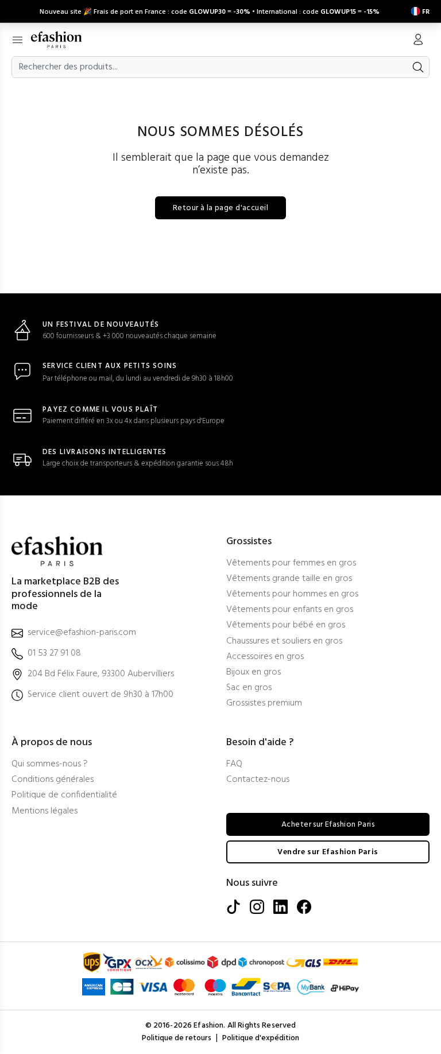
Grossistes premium (264, 703)
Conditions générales (52, 779)
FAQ (234, 764)
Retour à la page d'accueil (220, 208)
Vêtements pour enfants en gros (289, 609)
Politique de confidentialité (64, 795)
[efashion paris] (62, 39)
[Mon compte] (418, 40)
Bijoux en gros (253, 672)
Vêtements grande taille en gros (289, 579)
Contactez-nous (257, 779)
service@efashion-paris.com (82, 632)
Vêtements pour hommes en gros (292, 594)
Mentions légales (44, 811)
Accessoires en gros (265, 657)
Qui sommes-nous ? (49, 764)
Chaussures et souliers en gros (284, 641)
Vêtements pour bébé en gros (285, 625)
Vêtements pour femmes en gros (291, 563)
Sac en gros (249, 688)
